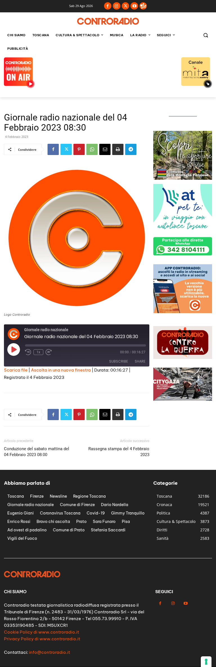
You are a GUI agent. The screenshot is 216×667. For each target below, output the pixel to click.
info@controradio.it (49, 652)
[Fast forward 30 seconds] (49, 352)
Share (140, 361)
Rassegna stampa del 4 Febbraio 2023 (118, 451)
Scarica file (16, 370)
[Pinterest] (79, 149)
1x (38, 352)
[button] (205, 35)
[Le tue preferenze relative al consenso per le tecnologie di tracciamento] (206, 661)
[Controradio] (108, 21)
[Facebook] (108, 6)
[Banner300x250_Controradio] (182, 178)
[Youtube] (134, 6)
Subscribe (118, 361)
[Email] (105, 149)
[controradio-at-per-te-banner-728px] (108, 72)
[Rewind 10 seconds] (28, 352)
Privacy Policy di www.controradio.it (42, 638)
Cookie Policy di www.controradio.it (41, 632)
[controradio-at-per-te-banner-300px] (182, 231)
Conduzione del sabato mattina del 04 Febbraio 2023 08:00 (36, 451)
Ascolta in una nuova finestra (61, 370)
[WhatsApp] (92, 149)
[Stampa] (117, 149)
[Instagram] (116, 6)
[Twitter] (125, 6)
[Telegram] (130, 149)
